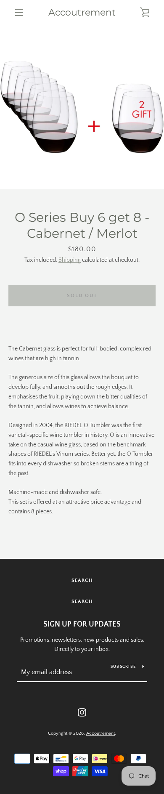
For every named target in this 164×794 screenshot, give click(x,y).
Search (82, 580)
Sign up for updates (82, 624)
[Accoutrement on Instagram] (82, 712)
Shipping (69, 260)
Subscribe (123, 666)
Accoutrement (82, 12)
